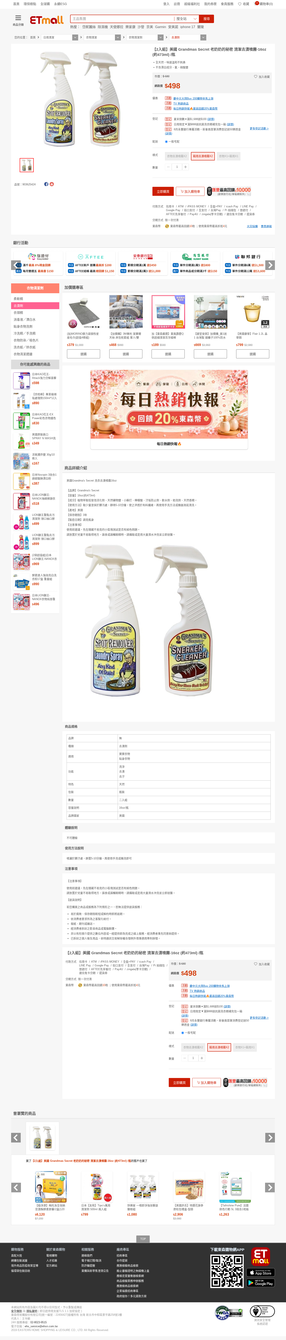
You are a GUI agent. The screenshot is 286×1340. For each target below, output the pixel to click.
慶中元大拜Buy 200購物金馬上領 (193, 98)
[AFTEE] (91, 263)
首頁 (16, 4)
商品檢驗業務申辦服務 (130, 1280)
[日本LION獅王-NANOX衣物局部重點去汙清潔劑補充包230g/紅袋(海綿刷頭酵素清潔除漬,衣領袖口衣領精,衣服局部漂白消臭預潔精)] (21, 602)
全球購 (45, 4)
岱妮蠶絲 (89, 27)
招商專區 (122, 1255)
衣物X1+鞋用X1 (228, 156)
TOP (143, 1239)
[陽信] (195, 263)
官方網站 (51, 1265)
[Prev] (16, 265)
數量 (155, 167)
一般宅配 (174, 141)
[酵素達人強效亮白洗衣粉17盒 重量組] (21, 581)
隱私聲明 (31, 1311)
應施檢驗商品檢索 (127, 1265)
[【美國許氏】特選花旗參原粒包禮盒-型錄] (189, 1187)
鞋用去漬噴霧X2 (203, 156)
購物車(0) (264, 4)
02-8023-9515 (38, 1322)
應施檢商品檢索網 (127, 1285)
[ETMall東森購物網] (47, 19)
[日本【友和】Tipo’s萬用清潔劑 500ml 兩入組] (97, 1187)
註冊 (177, 4)
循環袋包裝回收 (20, 1270)
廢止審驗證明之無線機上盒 (133, 1270)
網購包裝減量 (19, 1260)
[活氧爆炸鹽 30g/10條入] (21, 461)
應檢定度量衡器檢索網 (130, 1275)
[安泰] (143, 263)
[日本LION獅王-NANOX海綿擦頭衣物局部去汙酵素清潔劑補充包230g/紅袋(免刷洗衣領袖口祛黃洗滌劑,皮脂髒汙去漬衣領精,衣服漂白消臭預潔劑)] (21, 501)
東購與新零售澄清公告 (95, 1270)
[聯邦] (248, 263)
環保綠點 (30, 4)
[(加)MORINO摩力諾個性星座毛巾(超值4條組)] (83, 313)
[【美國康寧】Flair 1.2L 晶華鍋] (253, 313)
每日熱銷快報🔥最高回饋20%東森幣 (195, 108)
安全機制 (16, 1311)
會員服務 (227, 4)
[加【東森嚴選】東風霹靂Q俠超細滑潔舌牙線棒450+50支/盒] (168, 313)
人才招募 (51, 1260)
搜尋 (207, 19)
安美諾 (173, 27)
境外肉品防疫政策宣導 (24, 1265)
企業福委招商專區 (127, 1290)
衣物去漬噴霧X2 (177, 156)
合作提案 (122, 1260)
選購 (83, 354)
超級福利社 (192, 4)
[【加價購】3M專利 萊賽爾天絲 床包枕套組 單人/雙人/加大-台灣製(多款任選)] (126, 313)
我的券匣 (210, 4)
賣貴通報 (266, 226)
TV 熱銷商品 (181, 103)
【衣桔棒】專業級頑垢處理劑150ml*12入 (44, 396)
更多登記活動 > (259, 128)
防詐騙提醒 (88, 1265)
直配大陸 (16, 1255)
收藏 (246, 4)
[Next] (270, 265)
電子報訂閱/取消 (91, 1260)
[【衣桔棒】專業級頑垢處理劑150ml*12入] (21, 400)
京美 (149, 27)
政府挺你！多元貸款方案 (132, 1296)
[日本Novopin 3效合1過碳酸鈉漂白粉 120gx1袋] (21, 481)
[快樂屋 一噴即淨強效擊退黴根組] (143, 1187)
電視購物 (51, 1255)
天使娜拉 (116, 27)
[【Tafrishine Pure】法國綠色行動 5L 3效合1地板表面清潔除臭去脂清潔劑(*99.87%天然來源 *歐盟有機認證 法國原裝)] (235, 1187)
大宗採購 (252, 226)
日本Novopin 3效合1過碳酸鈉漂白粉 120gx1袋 (44, 478)
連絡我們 (86, 1255)
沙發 (141, 27)
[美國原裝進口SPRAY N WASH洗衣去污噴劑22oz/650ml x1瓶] (21, 441)
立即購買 (163, 191)
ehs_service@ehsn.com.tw (41, 1326)
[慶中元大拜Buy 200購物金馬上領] (229, 191)
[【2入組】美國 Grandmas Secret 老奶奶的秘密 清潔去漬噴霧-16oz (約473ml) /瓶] (42, 1137)
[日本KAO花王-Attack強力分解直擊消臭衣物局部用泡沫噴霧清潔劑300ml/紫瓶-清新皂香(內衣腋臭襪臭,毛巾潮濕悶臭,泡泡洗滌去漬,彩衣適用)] (21, 380)
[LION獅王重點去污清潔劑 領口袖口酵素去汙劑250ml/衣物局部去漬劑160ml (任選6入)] (21, 541)
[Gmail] (51, 184)
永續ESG (60, 4)
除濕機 (103, 27)
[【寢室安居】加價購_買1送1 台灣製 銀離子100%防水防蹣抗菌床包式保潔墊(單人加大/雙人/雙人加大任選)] (210, 313)
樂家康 (130, 27)
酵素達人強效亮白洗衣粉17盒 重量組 (44, 577)
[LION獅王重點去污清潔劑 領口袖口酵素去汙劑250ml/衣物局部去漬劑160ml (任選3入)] (21, 521)
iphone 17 (187, 27)
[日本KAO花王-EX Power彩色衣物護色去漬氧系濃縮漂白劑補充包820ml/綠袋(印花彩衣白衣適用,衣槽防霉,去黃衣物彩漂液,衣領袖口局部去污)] (21, 421)
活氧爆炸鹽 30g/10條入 (43, 456)
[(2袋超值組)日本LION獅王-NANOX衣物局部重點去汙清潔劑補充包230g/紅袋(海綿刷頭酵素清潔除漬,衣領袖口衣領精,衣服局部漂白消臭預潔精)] (21, 561)
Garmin (160, 27)
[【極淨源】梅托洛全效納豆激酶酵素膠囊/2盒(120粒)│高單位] (51, 1187)
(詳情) (210, 119)
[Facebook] (46, 184)
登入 (166, 4)
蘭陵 (200, 27)
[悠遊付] (38, 263)
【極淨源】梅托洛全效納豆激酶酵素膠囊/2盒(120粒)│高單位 (50, 1209)
